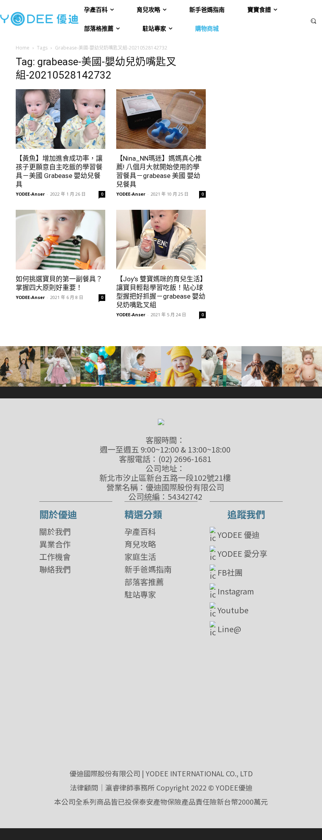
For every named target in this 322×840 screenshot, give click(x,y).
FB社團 (230, 572)
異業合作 (55, 544)
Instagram (236, 591)
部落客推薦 (144, 582)
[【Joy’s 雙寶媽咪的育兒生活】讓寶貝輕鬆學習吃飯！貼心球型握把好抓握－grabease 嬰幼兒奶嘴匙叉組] (161, 240)
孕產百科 (140, 531)
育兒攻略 (140, 544)
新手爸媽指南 (148, 569)
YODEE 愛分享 (242, 553)
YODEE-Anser (30, 194)
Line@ (229, 629)
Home (22, 47)
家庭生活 (140, 556)
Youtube (233, 610)
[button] (313, 20)
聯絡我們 (55, 569)
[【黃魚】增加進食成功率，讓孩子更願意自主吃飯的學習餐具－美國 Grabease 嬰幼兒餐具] (60, 119)
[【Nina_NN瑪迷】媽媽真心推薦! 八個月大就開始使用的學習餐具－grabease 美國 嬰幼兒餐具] (161, 119)
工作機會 (55, 556)
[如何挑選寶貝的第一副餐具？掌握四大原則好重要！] (60, 240)
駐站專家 (140, 594)
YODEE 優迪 (239, 534)
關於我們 (55, 531)
